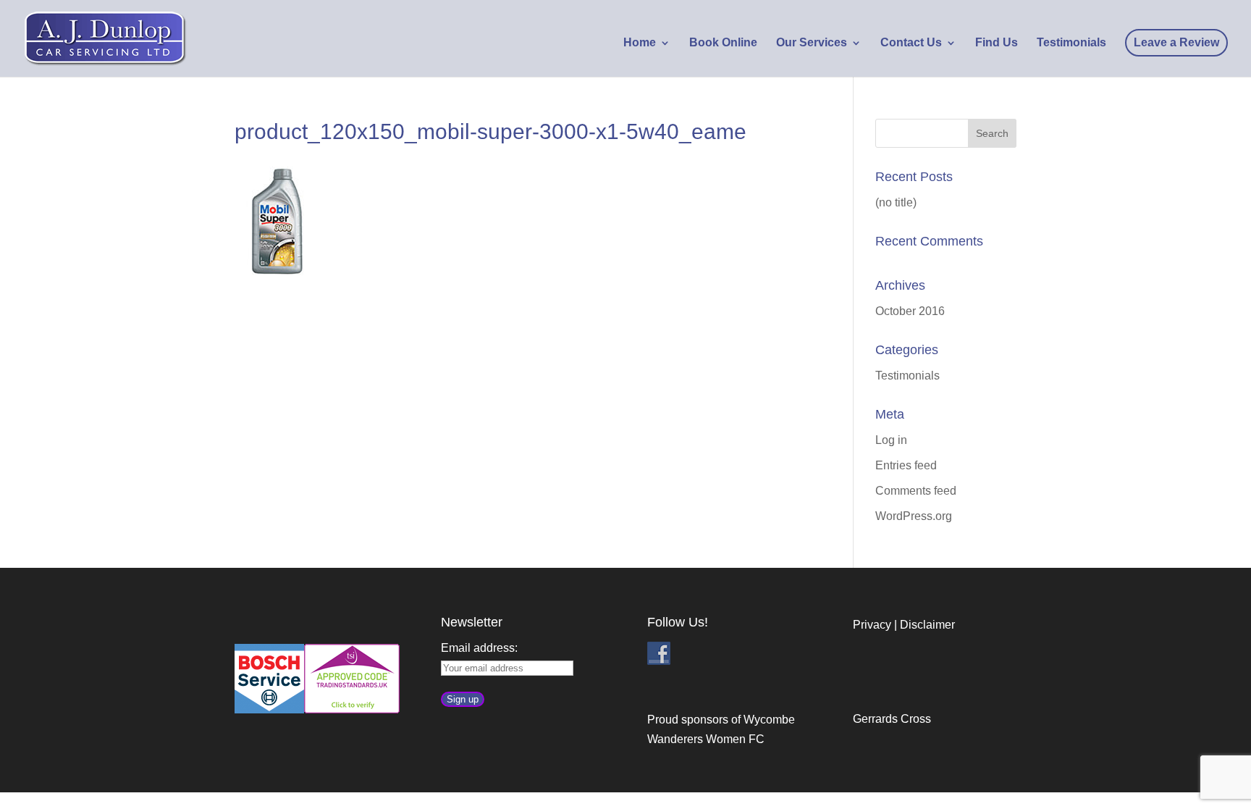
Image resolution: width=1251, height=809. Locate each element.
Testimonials (1071, 43)
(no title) (896, 202)
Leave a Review (1176, 42)
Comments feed (915, 491)
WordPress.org (913, 516)
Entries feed (906, 465)
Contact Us (911, 43)
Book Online (723, 43)
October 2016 (910, 311)
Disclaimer (927, 625)
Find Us (996, 43)
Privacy (872, 625)
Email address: (479, 648)
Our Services (811, 43)
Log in (891, 440)
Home (639, 43)
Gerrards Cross (892, 719)
